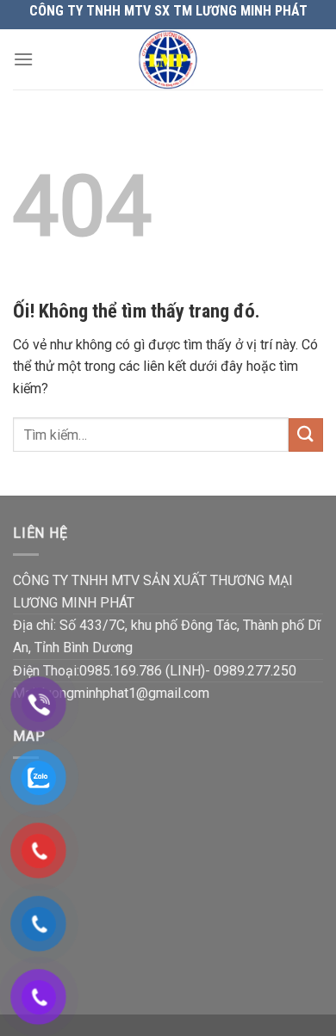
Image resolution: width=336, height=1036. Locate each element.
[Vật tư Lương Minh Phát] (168, 59)
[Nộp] (306, 435)
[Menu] (23, 59)
